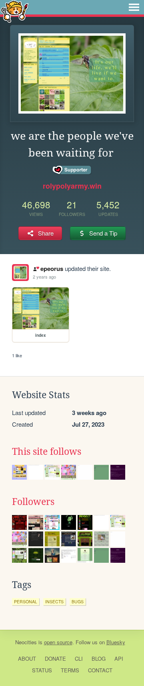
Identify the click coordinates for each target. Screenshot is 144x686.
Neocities (26, 642)
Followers (33, 502)
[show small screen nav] (134, 7)
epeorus (51, 268)
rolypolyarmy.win (72, 186)
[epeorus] (20, 272)
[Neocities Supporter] (72, 170)
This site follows (46, 451)
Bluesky (115, 642)
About (27, 658)
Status (42, 670)
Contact (100, 670)
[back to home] (14, 11)
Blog (99, 658)
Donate (55, 658)
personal (25, 601)
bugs (78, 601)
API (118, 658)
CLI (79, 658)
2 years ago (44, 276)
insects (54, 601)
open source (58, 642)
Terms (70, 670)
